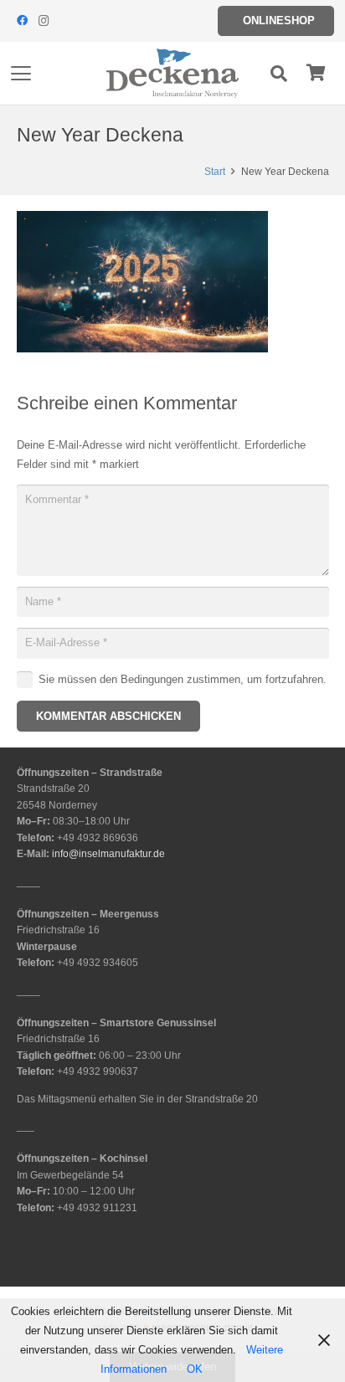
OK (195, 1369)
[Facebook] (22, 21)
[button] (21, 74)
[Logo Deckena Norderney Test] (172, 74)
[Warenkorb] (315, 73)
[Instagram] (43, 21)
